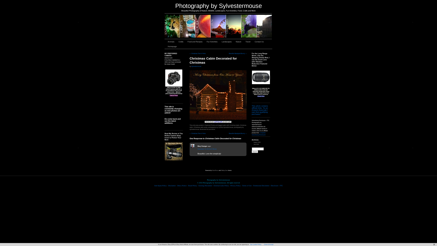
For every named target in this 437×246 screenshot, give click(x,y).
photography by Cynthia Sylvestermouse (220, 127)
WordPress (215, 170)
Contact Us (259, 41)
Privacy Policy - (236, 186)
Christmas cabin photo (201, 127)
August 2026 (257, 142)
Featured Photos (210, 125)
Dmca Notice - (182, 186)
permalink (212, 129)
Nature (249, 26)
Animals (172, 26)
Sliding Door (224, 170)
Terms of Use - (247, 186)
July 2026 (256, 144)
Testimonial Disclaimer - (262, 186)
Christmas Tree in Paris (198, 53)
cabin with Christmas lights (231, 125)
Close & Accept (268, 244)
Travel (264, 26)
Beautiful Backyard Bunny (237, 53)
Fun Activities (218, 26)
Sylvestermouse (196, 66)
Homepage (172, 46)
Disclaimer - (172, 186)
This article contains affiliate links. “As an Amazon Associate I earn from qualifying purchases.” (260, 110)
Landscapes (233, 26)
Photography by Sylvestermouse (218, 5)
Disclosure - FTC (277, 186)
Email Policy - (193, 186)
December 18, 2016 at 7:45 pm (207, 149)
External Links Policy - (222, 186)
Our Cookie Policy (255, 244)
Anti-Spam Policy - (161, 186)
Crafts (187, 26)
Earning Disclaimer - (206, 186)
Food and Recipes (203, 26)
